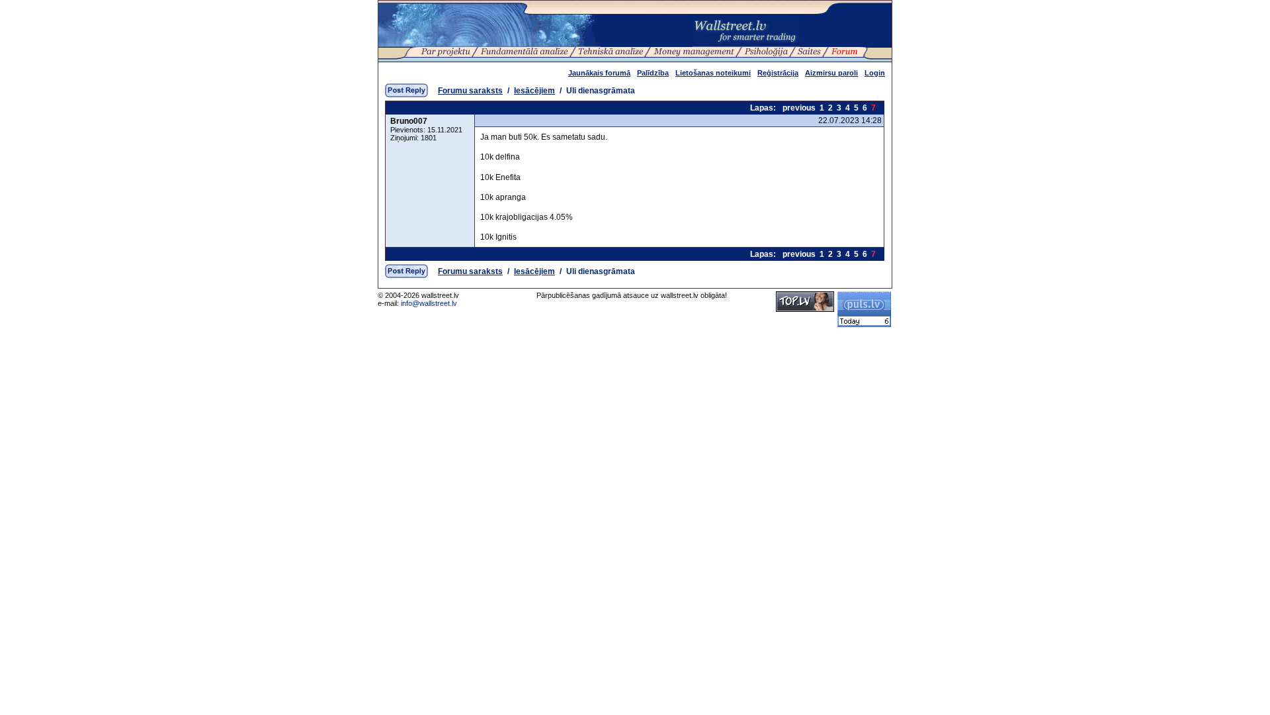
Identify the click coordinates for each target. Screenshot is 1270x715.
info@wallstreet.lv (429, 303)
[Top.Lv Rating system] (805, 309)
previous (799, 108)
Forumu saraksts (470, 90)
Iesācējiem (534, 90)
